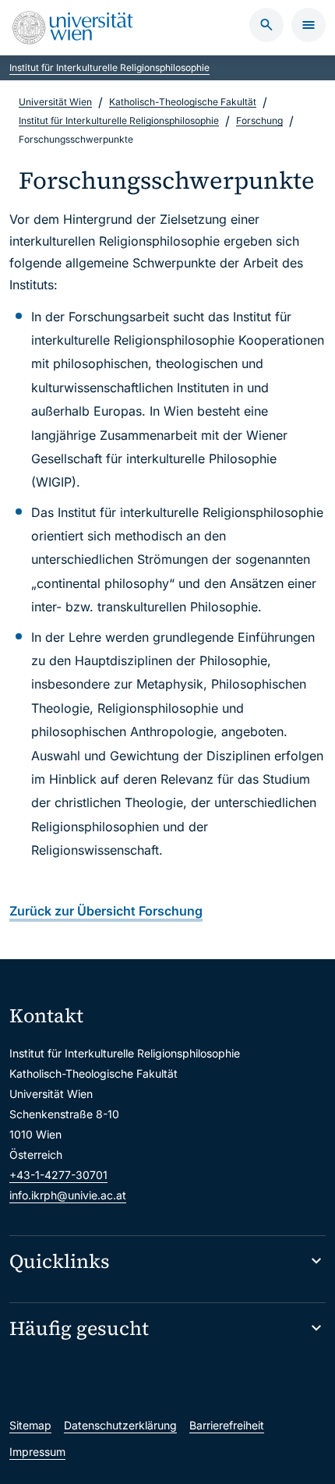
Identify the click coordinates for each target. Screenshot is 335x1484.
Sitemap (30, 1425)
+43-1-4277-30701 (58, 1174)
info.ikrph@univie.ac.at (67, 1195)
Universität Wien (55, 102)
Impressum (37, 1451)
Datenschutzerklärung (120, 1425)
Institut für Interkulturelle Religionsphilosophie (109, 67)
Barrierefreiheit (226, 1425)
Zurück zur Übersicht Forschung (106, 911)
